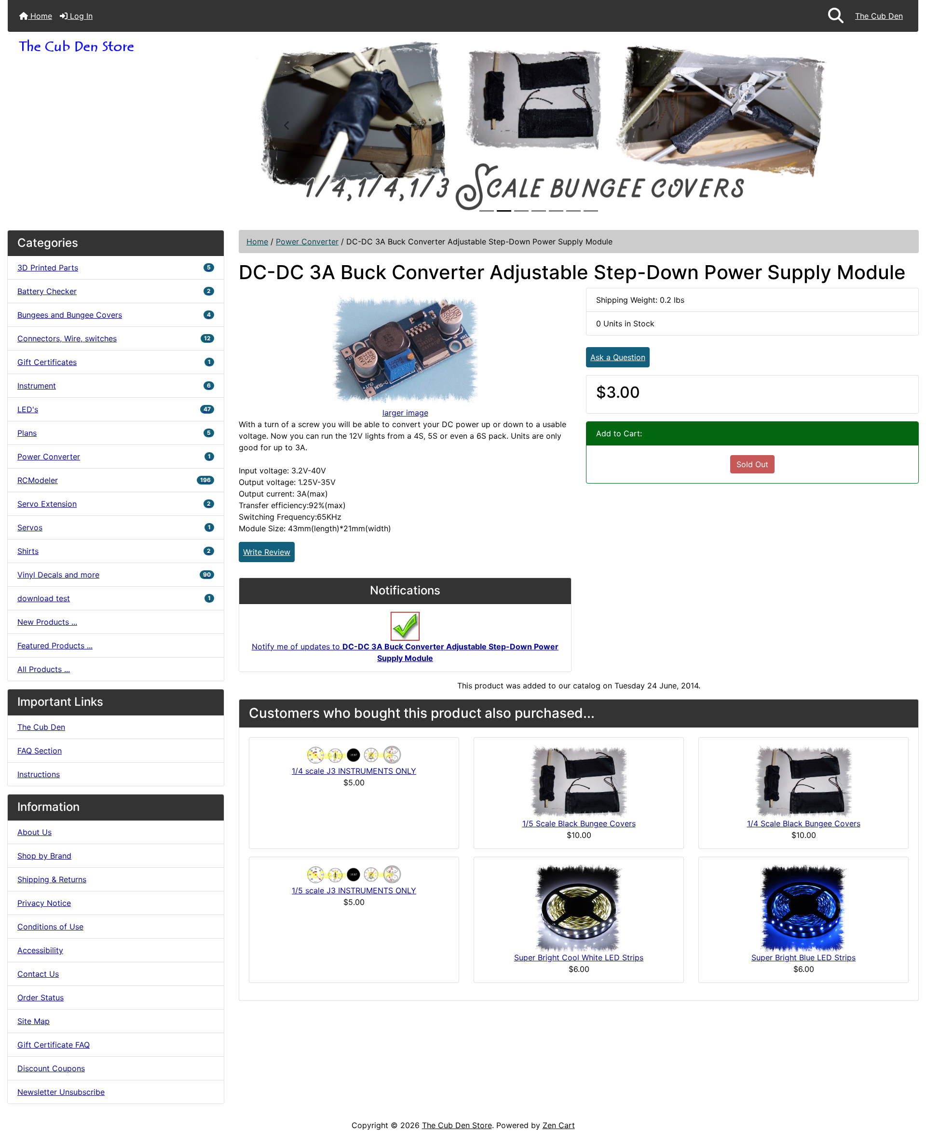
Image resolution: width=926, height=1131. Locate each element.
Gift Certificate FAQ (53, 1045)
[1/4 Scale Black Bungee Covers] (803, 781)
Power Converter (307, 241)
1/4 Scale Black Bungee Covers (803, 823)
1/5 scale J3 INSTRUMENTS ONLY (354, 890)
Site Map (33, 1021)
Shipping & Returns (51, 879)
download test (114, 598)
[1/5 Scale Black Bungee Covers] (579, 781)
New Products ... (47, 622)
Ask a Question (617, 357)
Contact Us (38, 974)
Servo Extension (114, 504)
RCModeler (114, 480)
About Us (34, 832)
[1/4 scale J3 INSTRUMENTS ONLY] (354, 754)
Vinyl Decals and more (114, 574)
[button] (835, 16)
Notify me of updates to (405, 652)
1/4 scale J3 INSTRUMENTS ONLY (354, 771)
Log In (80, 16)
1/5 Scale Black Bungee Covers (579, 823)
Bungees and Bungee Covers (114, 315)
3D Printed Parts (114, 267)
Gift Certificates (114, 362)
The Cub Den (879, 16)
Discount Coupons (51, 1068)
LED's (114, 409)
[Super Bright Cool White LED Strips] (578, 908)
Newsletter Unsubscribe (61, 1092)
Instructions (38, 774)
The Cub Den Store (457, 1125)
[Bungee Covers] (539, 125)
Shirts (114, 551)
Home (40, 16)
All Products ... (43, 669)
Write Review (266, 552)
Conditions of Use (50, 926)
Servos (114, 527)
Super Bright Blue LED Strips (803, 957)
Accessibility (40, 950)
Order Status (40, 997)
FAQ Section (39, 750)
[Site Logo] (121, 46)
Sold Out (752, 464)
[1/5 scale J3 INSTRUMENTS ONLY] (354, 874)
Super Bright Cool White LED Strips (578, 957)
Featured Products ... (55, 645)
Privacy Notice (44, 903)
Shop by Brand (44, 856)
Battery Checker (114, 291)
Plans (114, 433)
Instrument (114, 385)
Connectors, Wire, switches (114, 338)
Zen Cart (559, 1125)
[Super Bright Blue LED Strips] (803, 908)
